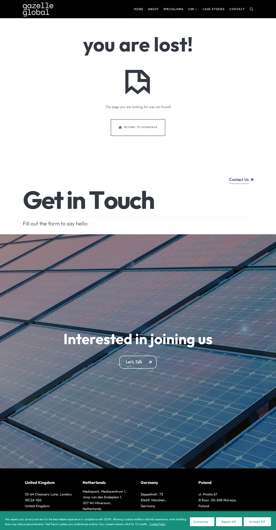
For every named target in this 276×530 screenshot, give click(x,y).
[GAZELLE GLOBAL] (38, 9)
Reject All (229, 522)
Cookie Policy (157, 524)
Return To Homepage (141, 127)
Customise (200, 522)
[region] (138, 520)
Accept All (257, 522)
